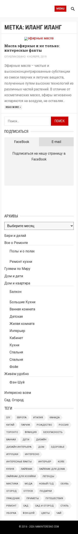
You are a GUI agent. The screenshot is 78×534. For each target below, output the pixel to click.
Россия (63, 424)
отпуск (28, 491)
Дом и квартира (17, 283)
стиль (64, 505)
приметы (32, 498)
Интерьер (17, 331)
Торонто (12, 432)
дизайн (41, 439)
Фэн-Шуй (17, 382)
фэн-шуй (28, 513)
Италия (38, 417)
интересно (32, 454)
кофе (61, 461)
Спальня (16, 352)
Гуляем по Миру (17, 269)
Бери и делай (15, 236)
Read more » (13, 107)
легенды (48, 476)
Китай (10, 424)
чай (58, 513)
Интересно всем (17, 393)
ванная (11, 439)
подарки (46, 491)
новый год (46, 483)
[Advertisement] (26, 198)
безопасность (53, 432)
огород (11, 491)
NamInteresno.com (47, 526)
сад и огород (44, 505)
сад (25, 505)
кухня (10, 469)
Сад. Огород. (14, 400)
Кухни (14, 345)
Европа (21, 417)
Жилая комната (22, 324)
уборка (11, 513)
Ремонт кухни (21, 262)
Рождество (44, 424)
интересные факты (19, 461)
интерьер (44, 461)
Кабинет (16, 338)
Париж (25, 424)
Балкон (15, 292)
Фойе (14, 367)
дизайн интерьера (18, 447)
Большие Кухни (22, 302)
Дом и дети (13, 276)
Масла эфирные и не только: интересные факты (32, 48)
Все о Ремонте (16, 243)
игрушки (12, 454)
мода (28, 483)
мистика (12, 483)
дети (26, 439)
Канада (55, 417)
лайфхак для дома (52, 469)
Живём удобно (16, 374)
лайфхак (26, 469)
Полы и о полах (22, 251)
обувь (64, 483)
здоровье (57, 447)
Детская (16, 316)
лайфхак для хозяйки (21, 476)
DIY (8, 417)
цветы (45, 513)
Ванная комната (22, 309)
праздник (13, 498)
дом (41, 447)
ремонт (11, 505)
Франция (31, 432)
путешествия (54, 498)
